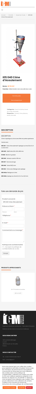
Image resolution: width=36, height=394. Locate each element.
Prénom (4, 212)
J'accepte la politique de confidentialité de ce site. (11, 248)
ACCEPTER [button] (21, 387)
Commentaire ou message (12, 230)
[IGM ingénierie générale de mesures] (18, 3)
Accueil (3, 15)
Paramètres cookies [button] (9, 387)
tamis (8, 115)
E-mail (5, 223)
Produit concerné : (9, 199)
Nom (15, 212)
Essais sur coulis (20, 15)
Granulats (15, 111)
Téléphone (6, 215)
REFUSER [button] (29, 387)
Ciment (17, 113)
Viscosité (13, 115)
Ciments (10, 15)
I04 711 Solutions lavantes (18, 289)
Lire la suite (18, 293)
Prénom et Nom (8, 206)
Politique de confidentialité (12, 245)
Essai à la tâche (19, 109)
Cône (20, 113)
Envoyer (5, 253)
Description (7, 130)
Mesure (25, 113)
